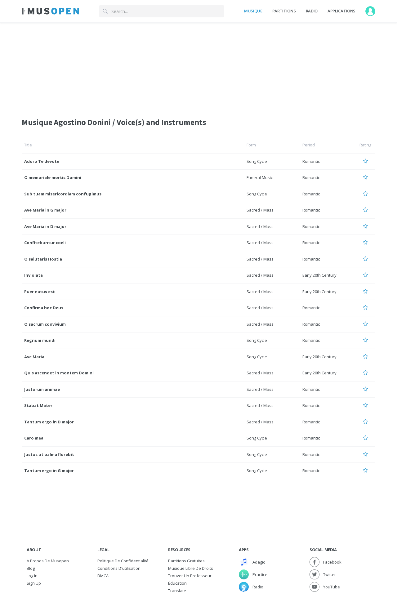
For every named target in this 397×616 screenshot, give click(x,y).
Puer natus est (39, 291)
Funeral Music (260, 177)
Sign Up (34, 583)
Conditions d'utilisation (119, 568)
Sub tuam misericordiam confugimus (62, 194)
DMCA (103, 575)
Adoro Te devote (41, 161)
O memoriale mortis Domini (52, 177)
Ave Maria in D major (45, 226)
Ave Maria (34, 356)
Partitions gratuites (186, 561)
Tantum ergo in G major (49, 470)
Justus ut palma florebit (49, 454)
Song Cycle (257, 161)
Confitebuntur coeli (45, 242)
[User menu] (370, 11)
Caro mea (33, 438)
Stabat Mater (38, 405)
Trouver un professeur (190, 575)
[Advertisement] (198, 66)
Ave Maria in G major (45, 210)
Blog (31, 568)
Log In (32, 575)
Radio (312, 11)
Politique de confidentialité (123, 561)
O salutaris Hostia (43, 259)
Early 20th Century (319, 275)
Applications (341, 11)
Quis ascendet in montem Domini (59, 373)
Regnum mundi (40, 340)
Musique (253, 11)
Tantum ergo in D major (49, 422)
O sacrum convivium (45, 324)
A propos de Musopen (48, 561)
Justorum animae (42, 389)
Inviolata (33, 275)
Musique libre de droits (190, 568)
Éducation (177, 583)
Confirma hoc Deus (43, 307)
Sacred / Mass (260, 210)
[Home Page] (50, 11)
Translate (177, 590)
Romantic (311, 161)
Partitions (284, 11)
